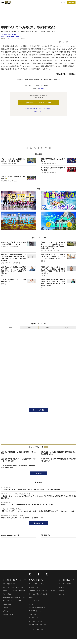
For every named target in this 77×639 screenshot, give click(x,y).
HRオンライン (33, 614)
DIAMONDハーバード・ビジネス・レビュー (42, 590)
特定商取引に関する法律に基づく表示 (14, 597)
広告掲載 (5, 607)
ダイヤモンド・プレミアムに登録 (38, 102)
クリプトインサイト (35, 618)
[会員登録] (71, 2)
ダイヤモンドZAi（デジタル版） (38, 594)
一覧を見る (38, 473)
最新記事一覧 (38, 523)
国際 (2, 37)
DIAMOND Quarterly (35, 611)
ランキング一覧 (38, 410)
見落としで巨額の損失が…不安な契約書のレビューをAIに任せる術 (18, 460)
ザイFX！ (32, 604)
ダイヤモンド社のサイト (37, 580)
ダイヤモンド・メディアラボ (37, 624)
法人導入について (8, 614)
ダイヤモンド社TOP (65, 584)
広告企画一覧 (45, 535)
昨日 (29, 327)
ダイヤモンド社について (66, 580)
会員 (66, 327)
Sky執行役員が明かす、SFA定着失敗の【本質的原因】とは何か (58, 460)
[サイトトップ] (8, 2)
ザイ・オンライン (34, 601)
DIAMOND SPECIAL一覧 (10, 535)
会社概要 (61, 587)
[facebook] (38, 575)
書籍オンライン (33, 597)
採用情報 (61, 590)
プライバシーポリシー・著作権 (12, 601)
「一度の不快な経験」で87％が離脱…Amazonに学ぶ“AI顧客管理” (18, 466)
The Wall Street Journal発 (13, 37)
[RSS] (47, 575)
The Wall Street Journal (9, 34)
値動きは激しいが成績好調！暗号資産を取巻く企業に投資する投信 (58, 453)
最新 (10, 327)
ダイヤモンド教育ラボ (35, 621)
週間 (47, 327)
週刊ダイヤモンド (34, 587)
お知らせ (61, 594)
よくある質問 (7, 604)
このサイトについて (9, 584)
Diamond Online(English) (36, 584)
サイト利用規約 (7, 594)
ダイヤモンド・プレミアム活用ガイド (14, 590)
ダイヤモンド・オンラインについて (14, 580)
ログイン (62, 2)
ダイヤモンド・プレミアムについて (13, 587)
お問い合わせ (7, 611)
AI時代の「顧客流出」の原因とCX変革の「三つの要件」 (18, 453)
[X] (29, 575)
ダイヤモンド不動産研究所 (37, 607)
